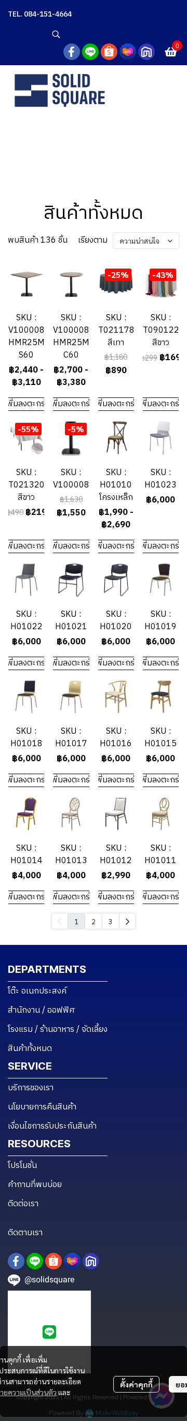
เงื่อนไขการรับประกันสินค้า (52, 1126)
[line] (90, 51)
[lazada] (127, 51)
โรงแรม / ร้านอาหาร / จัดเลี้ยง (58, 1030)
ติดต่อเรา (23, 1204)
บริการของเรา (31, 1088)
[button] (114, 34)
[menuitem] (127, 921)
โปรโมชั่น (22, 1166)
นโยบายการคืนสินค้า (42, 1107)
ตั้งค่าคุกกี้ (136, 1384)
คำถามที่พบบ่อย (35, 1185)
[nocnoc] (146, 51)
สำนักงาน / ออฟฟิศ (41, 1010)
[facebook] (71, 51)
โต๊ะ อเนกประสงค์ (37, 991)
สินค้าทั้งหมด (30, 1049)
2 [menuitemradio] (93, 921)
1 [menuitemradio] (76, 921)
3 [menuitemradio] (111, 921)
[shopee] (109, 51)
